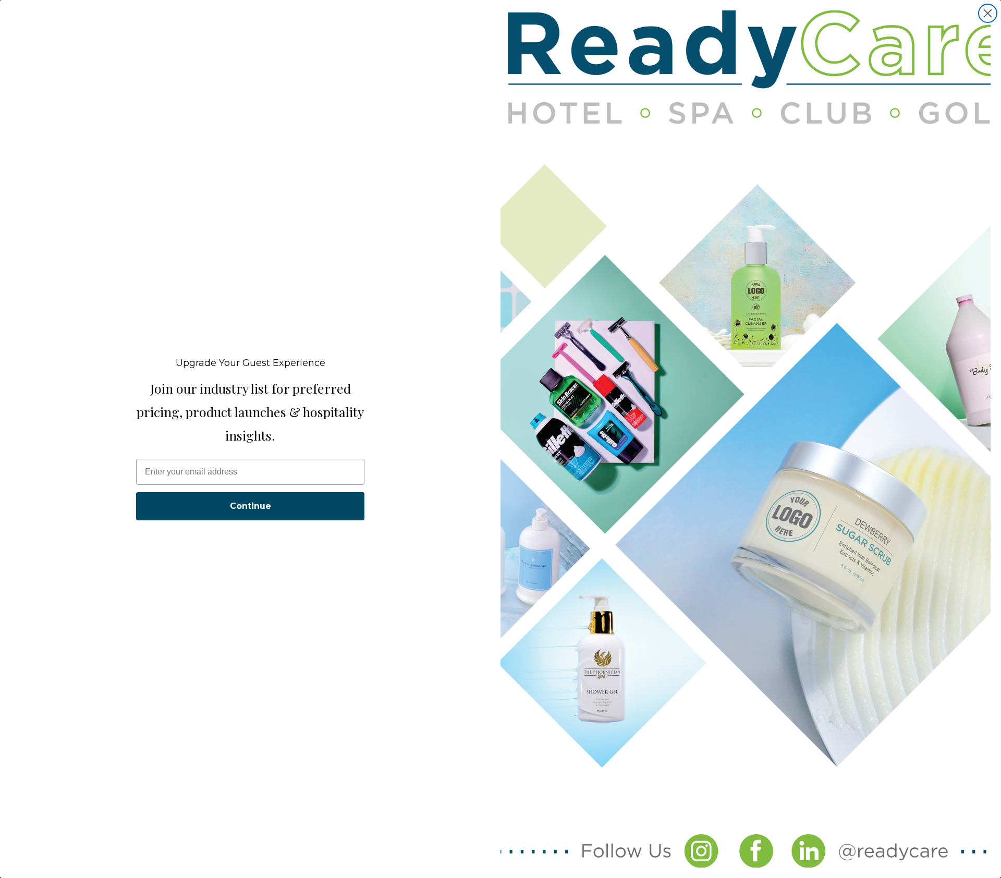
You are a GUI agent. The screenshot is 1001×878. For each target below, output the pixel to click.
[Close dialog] (988, 13)
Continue (250, 506)
